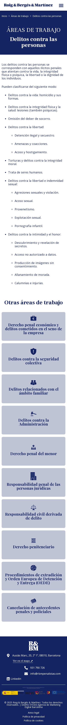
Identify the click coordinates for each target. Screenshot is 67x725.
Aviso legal (33, 713)
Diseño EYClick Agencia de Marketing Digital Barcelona (40, 706)
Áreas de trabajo (20, 16)
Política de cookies (33, 720)
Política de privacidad (33, 716)
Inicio (4, 16)
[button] (61, 5)
